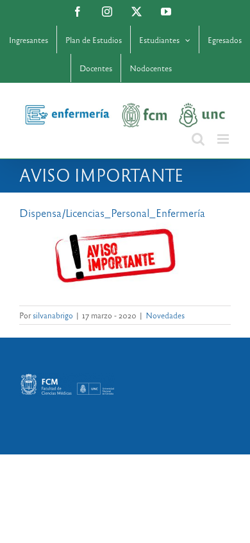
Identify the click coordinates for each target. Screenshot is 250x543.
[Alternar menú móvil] (224, 139)
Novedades (165, 315)
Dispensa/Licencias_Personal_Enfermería (112, 213)
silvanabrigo (53, 315)
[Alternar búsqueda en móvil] (198, 139)
